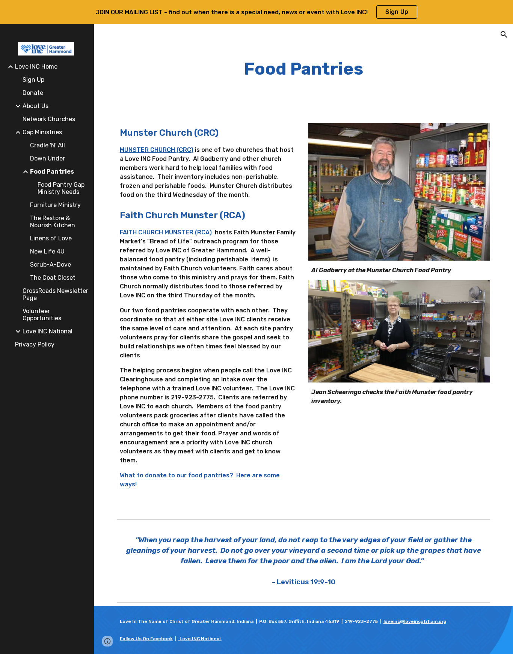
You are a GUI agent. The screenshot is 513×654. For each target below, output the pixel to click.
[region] (256, 12)
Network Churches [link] (49, 119)
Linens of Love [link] (51, 238)
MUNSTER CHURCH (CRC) (156, 149)
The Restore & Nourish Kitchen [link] (52, 221)
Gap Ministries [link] (42, 132)
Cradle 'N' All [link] (47, 145)
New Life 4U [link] (47, 251)
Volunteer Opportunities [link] (42, 315)
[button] (504, 35)
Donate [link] (33, 92)
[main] (303, 69)
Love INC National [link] (47, 331)
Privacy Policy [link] (34, 344)
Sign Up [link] (33, 79)
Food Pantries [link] (52, 171)
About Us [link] (35, 106)
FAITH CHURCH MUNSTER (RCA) (166, 232)
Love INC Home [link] (36, 66)
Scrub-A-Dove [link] (50, 264)
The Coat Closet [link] (52, 277)
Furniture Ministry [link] (55, 204)
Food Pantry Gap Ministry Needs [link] (61, 188)
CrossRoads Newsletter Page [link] (55, 294)
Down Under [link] (47, 158)
